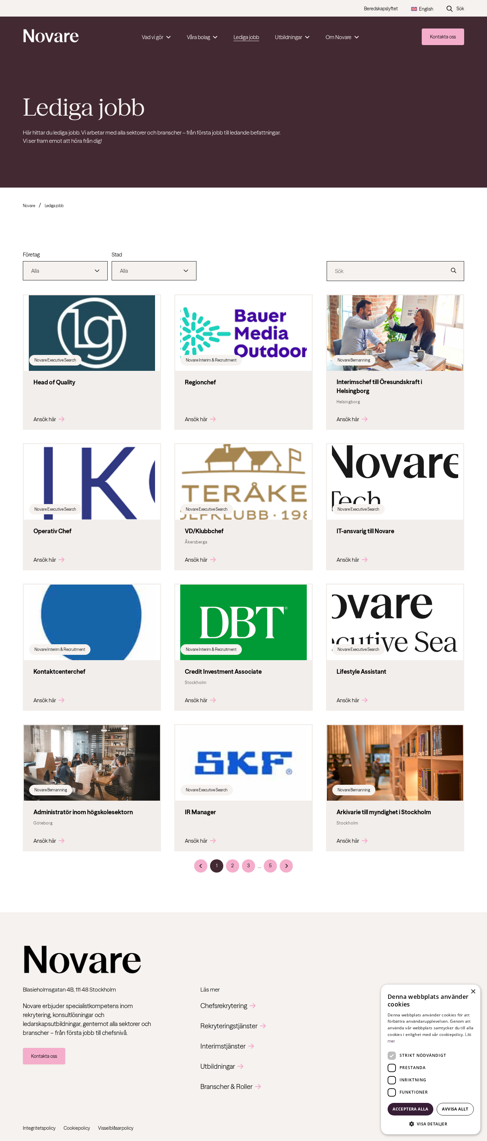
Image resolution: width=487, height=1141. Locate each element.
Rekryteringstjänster (228, 1026)
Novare (29, 205)
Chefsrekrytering (223, 1005)
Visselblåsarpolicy (116, 1128)
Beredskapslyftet (381, 9)
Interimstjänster (222, 1046)
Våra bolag (198, 37)
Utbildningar (288, 37)
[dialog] (430, 1059)
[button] (431, 1124)
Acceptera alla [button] (410, 1109)
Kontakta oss (443, 37)
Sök (460, 9)
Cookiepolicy (77, 1128)
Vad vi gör (152, 37)
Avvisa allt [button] (455, 1109)
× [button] (472, 991)
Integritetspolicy (39, 1128)
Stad (117, 254)
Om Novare (339, 37)
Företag (31, 254)
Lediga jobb (246, 37)
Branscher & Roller (226, 1086)
